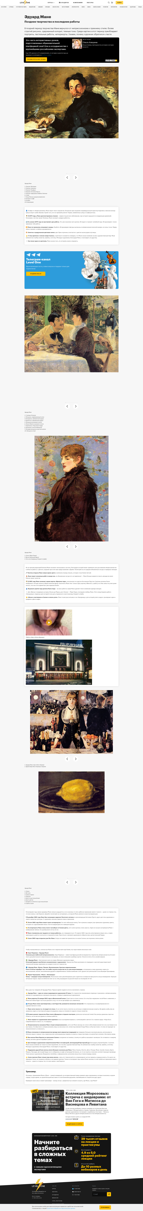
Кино (83, 6)
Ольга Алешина (90, 42)
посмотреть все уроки (36, 59)
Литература (114, 6)
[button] (66, 173)
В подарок (65, 2)
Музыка (47, 6)
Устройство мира (21, 6)
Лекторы (90, 2)
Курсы (50, 2)
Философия (96, 6)
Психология (123, 6)
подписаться (35, 273)
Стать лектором (57, 1200)
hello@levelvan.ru (38, 1193)
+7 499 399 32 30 (37, 1198)
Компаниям (78, 2)
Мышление (32, 6)
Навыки (40, 6)
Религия (105, 6)
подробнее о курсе (74, 1124)
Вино (89, 6)
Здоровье (133, 6)
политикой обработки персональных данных (61, 1208)
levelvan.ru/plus (46, 55)
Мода (140, 6)
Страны (11, 6)
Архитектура (75, 6)
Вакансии (55, 1197)
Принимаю (105, 1207)
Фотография (65, 6)
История (3, 6)
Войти (119, 2)
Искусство (56, 6)
